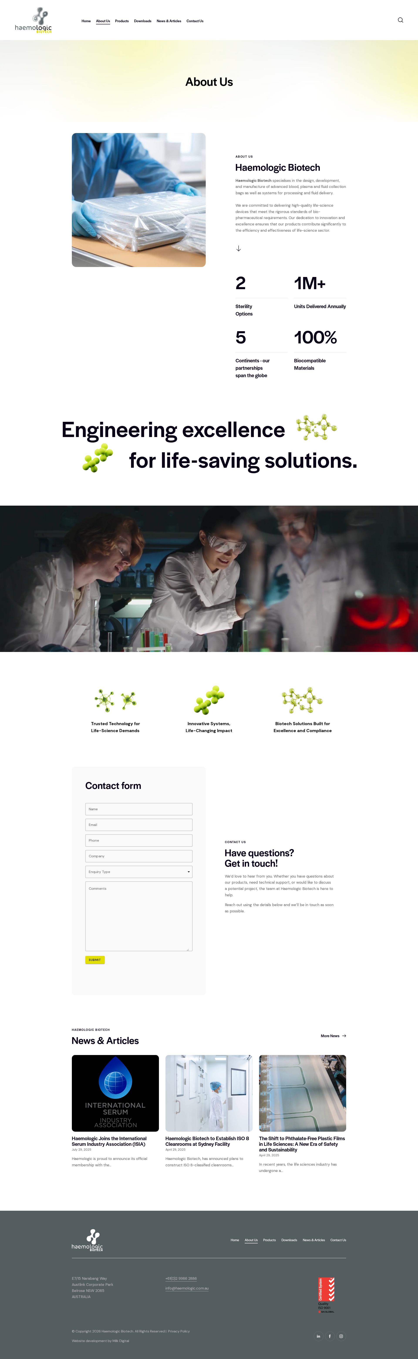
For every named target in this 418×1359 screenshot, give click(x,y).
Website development (89, 1341)
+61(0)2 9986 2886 (181, 1278)
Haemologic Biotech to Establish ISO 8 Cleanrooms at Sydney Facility (207, 1141)
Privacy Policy (179, 1331)
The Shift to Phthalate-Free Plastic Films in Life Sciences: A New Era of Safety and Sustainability (302, 1143)
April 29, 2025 (175, 1149)
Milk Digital (121, 1341)
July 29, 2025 (81, 1149)
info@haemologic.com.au (187, 1288)
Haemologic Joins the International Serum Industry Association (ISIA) (109, 1141)
